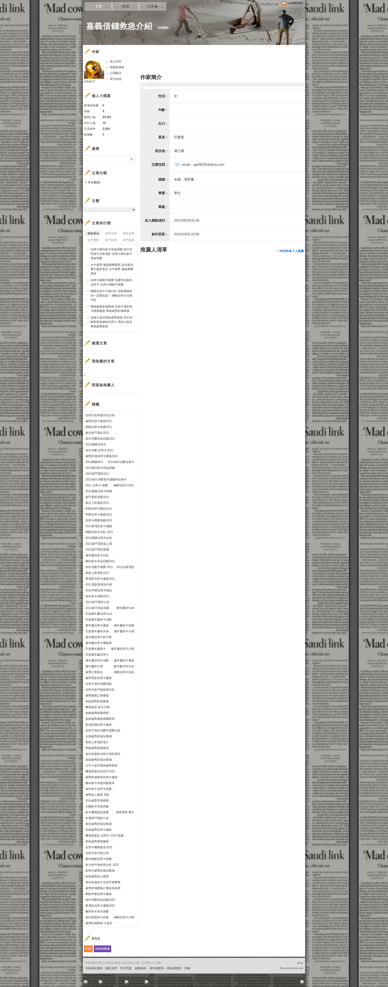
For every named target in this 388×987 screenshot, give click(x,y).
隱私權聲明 (174, 968)
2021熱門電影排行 (97, 473)
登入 (274, 983)
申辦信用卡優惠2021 (98, 514)
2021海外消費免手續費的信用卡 (106, 479)
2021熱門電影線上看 (98, 543)
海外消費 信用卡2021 (99, 450)
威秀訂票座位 (94, 672)
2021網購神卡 (94, 462)
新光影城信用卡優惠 (98, 724)
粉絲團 (93, 983)
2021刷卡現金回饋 (97, 608)
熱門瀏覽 (93, 240)
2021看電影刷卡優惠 (98, 526)
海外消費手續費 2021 (99, 567)
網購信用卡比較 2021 (99, 532)
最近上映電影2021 (97, 503)
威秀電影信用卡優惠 (98, 678)
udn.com (298, 968)
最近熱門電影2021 (97, 432)
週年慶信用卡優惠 (97, 625)
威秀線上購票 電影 (97, 794)
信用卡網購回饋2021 (98, 520)
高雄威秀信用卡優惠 (98, 829)
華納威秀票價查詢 (97, 748)
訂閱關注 (115, 73)
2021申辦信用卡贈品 (98, 590)
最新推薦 (128, 233)
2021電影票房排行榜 (98, 584)
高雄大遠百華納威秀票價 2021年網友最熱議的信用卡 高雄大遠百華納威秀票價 (111, 322)
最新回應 (111, 233)
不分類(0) (94, 182)
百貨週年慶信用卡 (97, 654)
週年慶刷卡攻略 (124, 625)
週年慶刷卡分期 (124, 631)
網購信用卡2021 (123, 485)
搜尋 (132, 159)
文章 (98, 6)
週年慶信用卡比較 (97, 555)
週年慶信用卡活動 (97, 660)
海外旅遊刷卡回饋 (97, 917)
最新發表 (93, 233)
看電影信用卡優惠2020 (100, 905)
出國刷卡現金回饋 (97, 806)
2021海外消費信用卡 (121, 462)
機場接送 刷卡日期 (97, 707)
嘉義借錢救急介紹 (119, 26)
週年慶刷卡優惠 (124, 660)
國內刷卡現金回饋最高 (100, 783)
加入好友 (115, 61)
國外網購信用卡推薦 (98, 859)
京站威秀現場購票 (97, 800)
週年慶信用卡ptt (123, 666)
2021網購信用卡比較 (98, 538)
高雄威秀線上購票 (97, 876)
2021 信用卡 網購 (96, 485)
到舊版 (163, 27)
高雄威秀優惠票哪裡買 (100, 718)
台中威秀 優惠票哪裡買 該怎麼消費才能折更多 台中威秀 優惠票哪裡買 (111, 269)
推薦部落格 (117, 67)
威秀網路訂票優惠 (97, 695)
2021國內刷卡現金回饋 (100, 467)
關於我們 (111, 968)
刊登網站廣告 (94, 968)
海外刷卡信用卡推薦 (98, 789)
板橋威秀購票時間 (97, 713)
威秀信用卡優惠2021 (98, 421)
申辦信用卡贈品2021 (98, 508)
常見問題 (126, 968)
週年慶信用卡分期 (122, 648)
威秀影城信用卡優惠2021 (101, 456)
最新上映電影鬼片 (97, 742)
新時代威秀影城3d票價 (100, 870)
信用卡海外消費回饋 (98, 683)
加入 (282, 983)
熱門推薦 (128, 240)
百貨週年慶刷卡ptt (97, 631)
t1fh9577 (89, 81)
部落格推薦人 (103, 385)
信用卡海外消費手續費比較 (102, 730)
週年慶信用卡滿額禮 (98, 643)
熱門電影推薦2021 (97, 497)
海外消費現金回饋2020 (100, 899)
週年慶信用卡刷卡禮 (98, 637)
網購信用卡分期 (124, 917)
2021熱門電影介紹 (97, 602)
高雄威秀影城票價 (97, 701)
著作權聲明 (156, 968)
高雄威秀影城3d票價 (98, 759)
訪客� (152, 6)
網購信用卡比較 (124, 672)
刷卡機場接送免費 (97, 812)
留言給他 (115, 79)
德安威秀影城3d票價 (98, 824)
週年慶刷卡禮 (94, 666)
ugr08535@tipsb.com (209, 164)
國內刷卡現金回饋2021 (100, 561)
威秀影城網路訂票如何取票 (102, 888)
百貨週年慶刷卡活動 (98, 619)
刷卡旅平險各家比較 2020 (102, 864)
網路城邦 (293, 983)
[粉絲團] (86, 982)
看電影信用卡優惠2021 (100, 578)
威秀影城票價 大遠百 (98, 923)
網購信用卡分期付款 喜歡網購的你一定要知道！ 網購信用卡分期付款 (111, 295)
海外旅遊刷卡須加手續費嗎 (102, 882)
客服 (187, 968)
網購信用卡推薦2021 (98, 427)
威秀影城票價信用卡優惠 (101, 777)
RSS (88, 948)
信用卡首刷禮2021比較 (100, 415)
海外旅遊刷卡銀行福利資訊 (102, 754)
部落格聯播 (102, 948)
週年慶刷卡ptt (125, 608)
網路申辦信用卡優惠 (98, 894)
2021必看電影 (125, 567)
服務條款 (140, 968)
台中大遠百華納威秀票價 (101, 765)
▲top (300, 962)
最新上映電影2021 (97, 573)
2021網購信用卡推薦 (98, 491)
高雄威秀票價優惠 (97, 841)
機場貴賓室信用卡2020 (100, 771)
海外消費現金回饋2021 (100, 438)
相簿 (125, 6)
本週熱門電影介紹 (97, 818)
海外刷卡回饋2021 (97, 596)
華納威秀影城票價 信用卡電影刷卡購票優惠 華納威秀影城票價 (111, 309)
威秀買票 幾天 (125, 812)
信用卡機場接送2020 (98, 847)
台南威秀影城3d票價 (98, 736)
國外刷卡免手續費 (97, 911)
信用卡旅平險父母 (97, 853)
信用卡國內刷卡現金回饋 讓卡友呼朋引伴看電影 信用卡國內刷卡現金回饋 (111, 254)
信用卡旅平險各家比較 (100, 689)
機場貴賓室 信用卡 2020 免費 (104, 835)
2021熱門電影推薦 (97, 549)
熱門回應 (111, 240)
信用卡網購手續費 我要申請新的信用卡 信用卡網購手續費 (111, 282)
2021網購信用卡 (95, 444)
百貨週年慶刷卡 (95, 648)
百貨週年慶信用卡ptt (98, 613)
